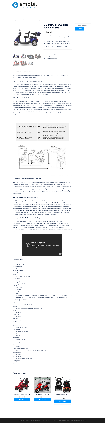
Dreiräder (64, 5)
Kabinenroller (57, 5)
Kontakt (82, 5)
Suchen (80, 28)
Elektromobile (48, 5)
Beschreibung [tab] (17, 71)
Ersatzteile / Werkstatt (73, 5)
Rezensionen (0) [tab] (28, 71)
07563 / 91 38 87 (46, 420)
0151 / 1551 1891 (57, 420)
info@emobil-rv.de (68, 420)
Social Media (89, 5)
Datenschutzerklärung (80, 420)
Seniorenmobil (54, 58)
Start (42, 5)
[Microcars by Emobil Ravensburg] (25, 5)
